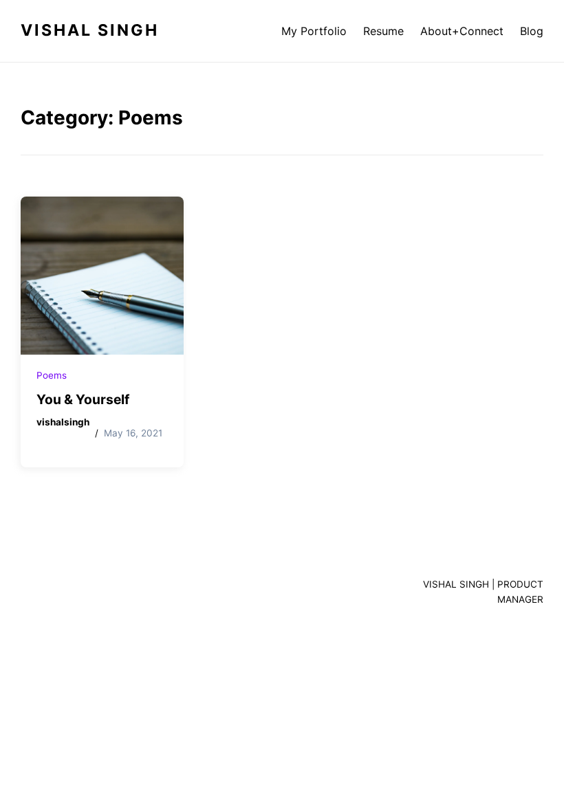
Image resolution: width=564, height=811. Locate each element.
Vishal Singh (90, 30)
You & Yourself (82, 399)
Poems (51, 375)
